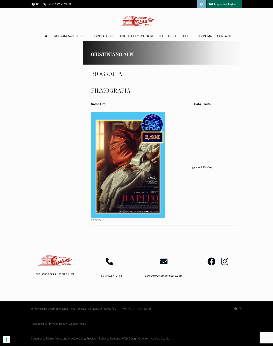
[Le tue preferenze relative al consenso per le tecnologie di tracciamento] (6, 339)
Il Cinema (205, 36)
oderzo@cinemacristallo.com (164, 276)
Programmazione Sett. (70, 36)
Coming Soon (102, 36)
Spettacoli (167, 36)
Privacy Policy (58, 324)
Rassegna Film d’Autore (136, 36)
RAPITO (96, 220)
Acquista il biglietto (226, 4)
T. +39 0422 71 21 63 (109, 276)
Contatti (224, 36)
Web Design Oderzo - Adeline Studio (145, 338)
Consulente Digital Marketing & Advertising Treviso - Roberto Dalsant (75, 338)
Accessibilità (39, 324)
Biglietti (187, 36)
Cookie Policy (77, 324)
